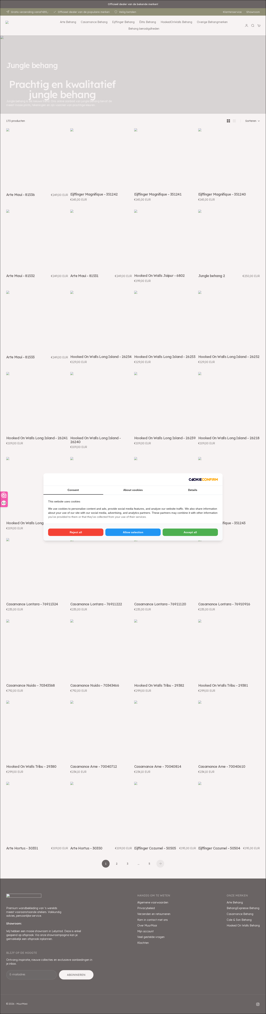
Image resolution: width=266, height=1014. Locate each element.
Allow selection (133, 532)
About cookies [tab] (133, 490)
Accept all (190, 532)
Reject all (76, 532)
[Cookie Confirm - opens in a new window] (203, 479)
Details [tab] (192, 490)
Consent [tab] (73, 490)
